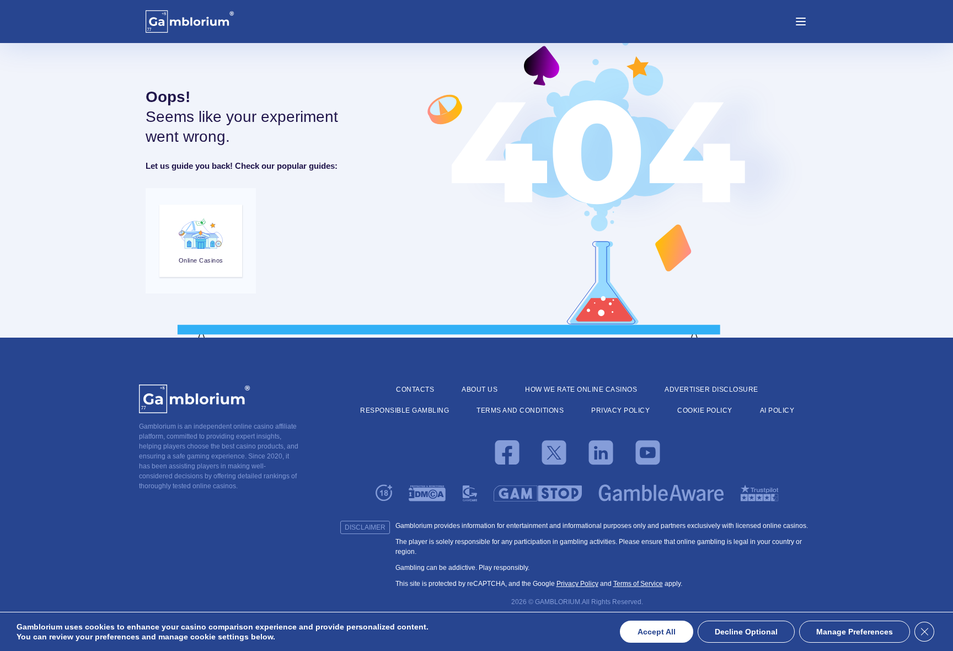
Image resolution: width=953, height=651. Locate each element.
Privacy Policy (620, 410)
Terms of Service (638, 584)
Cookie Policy (704, 410)
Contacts (415, 389)
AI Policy (777, 410)
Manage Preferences (854, 631)
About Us (479, 389)
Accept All (657, 631)
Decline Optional (746, 631)
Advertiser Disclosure (711, 389)
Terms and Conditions (520, 410)
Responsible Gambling (404, 410)
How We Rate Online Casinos (581, 389)
